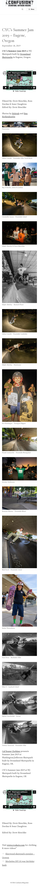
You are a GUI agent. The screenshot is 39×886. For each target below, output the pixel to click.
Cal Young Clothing (11, 751)
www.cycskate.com (16, 845)
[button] (22, 9)
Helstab (15, 113)
